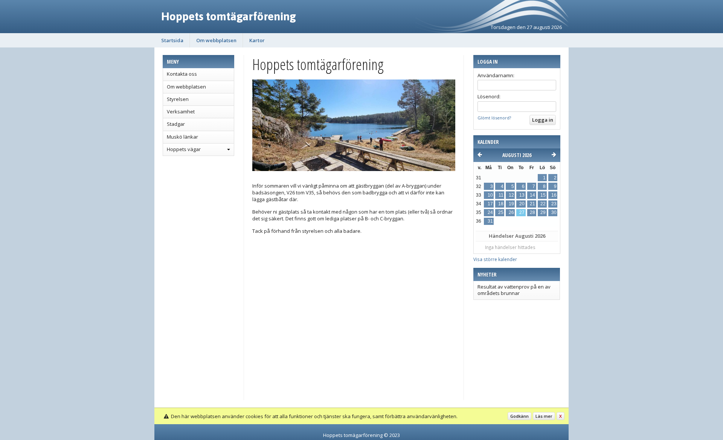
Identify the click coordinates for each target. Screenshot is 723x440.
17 (490, 204)
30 (554, 212)
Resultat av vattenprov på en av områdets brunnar (514, 289)
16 (554, 195)
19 (511, 204)
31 (490, 221)
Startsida (172, 40)
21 (532, 204)
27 (522, 212)
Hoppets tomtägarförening (228, 16)
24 (490, 212)
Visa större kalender (495, 259)
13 (522, 195)
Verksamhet (181, 111)
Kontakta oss (182, 73)
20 (522, 204)
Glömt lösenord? (494, 118)
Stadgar (176, 124)
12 (511, 195)
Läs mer (543, 416)
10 (490, 195)
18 (500, 204)
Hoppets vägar (184, 149)
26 (511, 212)
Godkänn (519, 416)
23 (554, 204)
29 (543, 212)
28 (532, 212)
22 (543, 204)
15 (543, 195)
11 (501, 195)
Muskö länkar (182, 136)
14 (532, 195)
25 (500, 212)
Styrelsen (178, 99)
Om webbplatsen (216, 40)
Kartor (257, 40)
